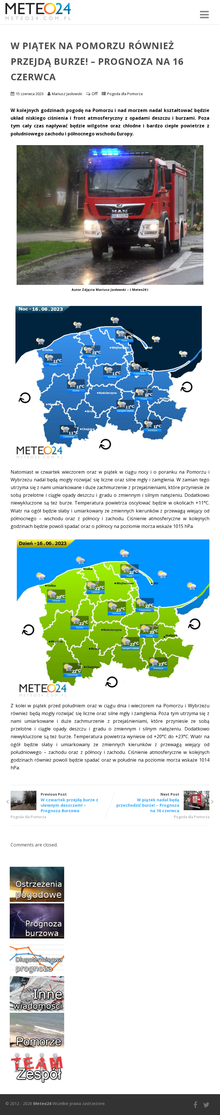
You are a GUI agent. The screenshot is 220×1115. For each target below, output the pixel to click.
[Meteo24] (38, 21)
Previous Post (69, 802)
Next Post (147, 802)
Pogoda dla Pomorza (125, 93)
